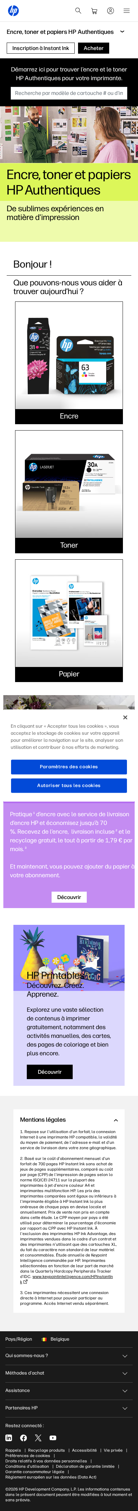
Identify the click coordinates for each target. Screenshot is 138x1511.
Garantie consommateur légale (34, 1471)
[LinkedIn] (8, 1438)
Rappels (13, 1450)
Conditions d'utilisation (27, 1466)
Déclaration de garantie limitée (85, 1466)
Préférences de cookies (27, 1455)
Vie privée (113, 1450)
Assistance (17, 1390)
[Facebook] (23, 1438)
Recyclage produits (46, 1450)
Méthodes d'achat (24, 1373)
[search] (78, 11)
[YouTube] (53, 1438)
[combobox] (69, 93)
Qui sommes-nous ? (26, 1355)
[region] (68, 755)
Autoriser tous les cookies (69, 785)
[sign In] (110, 11)
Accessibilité (84, 1450)
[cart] (94, 11)
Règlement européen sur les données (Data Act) (50, 1477)
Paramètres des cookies (69, 767)
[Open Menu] (127, 11)
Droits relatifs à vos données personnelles (46, 1461)
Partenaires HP (21, 1408)
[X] (38, 1438)
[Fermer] (125, 717)
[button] (69, 1119)
